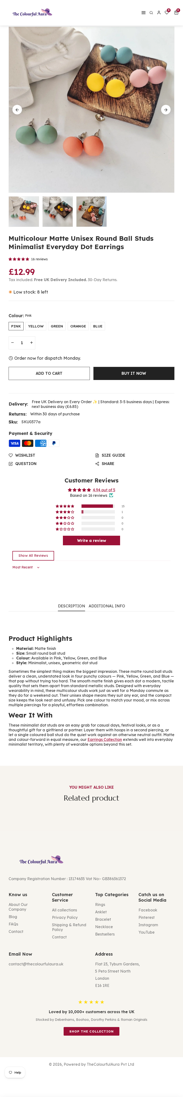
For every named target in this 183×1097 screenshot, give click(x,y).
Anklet (101, 912)
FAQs (13, 924)
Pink (16, 326)
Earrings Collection (104, 739)
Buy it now (134, 373)
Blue (97, 326)
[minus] (12, 343)
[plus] (31, 343)
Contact (16, 931)
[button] (177, 12)
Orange (78, 326)
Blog (13, 916)
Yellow (36, 326)
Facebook (147, 910)
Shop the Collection (91, 1031)
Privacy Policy (65, 917)
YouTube (146, 932)
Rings (100, 904)
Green (57, 326)
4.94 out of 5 (104, 489)
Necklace (104, 926)
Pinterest (146, 917)
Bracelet (103, 919)
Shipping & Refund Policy (69, 927)
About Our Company (18, 907)
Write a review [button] (91, 540)
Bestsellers (105, 934)
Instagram (148, 924)
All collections (64, 910)
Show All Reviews (33, 555)
